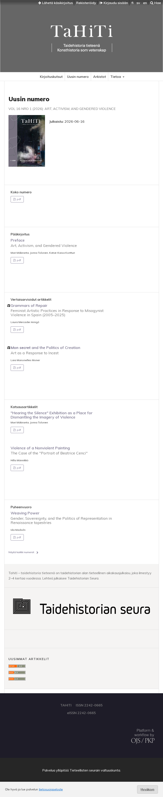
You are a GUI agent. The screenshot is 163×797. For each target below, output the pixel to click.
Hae (157, 3)
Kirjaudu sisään (115, 3)
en (145, 3)
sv (138, 3)
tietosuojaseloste (51, 789)
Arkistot (99, 76)
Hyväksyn (147, 789)
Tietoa (116, 76)
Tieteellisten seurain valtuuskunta (95, 770)
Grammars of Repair (57, 310)
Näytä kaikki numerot (21, 552)
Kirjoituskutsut (51, 76)
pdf (18, 199)
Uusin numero (78, 76)
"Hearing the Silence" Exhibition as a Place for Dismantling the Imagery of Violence (52, 415)
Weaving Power (61, 518)
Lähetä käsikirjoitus (57, 3)
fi (132, 3)
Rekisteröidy (86, 3)
